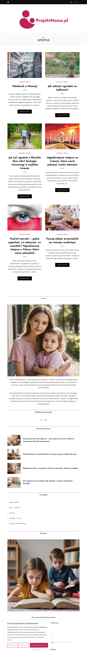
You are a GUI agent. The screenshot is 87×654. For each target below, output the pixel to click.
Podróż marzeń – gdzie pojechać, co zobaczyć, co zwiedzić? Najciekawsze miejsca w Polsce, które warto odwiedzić (24, 245)
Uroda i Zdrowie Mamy (17, 523)
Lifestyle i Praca (24, 82)
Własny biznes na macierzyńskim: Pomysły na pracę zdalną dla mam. (50, 454)
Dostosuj (12, 645)
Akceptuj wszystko (39, 645)
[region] (27, 635)
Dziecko (12, 513)
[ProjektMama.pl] (43, 19)
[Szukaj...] (71, 2)
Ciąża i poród (14, 502)
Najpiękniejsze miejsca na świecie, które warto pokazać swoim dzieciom (62, 161)
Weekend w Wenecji (24, 86)
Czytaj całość (25, 111)
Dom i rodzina (14, 508)
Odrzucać (23, 645)
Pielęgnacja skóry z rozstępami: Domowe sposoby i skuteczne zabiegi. (50, 468)
